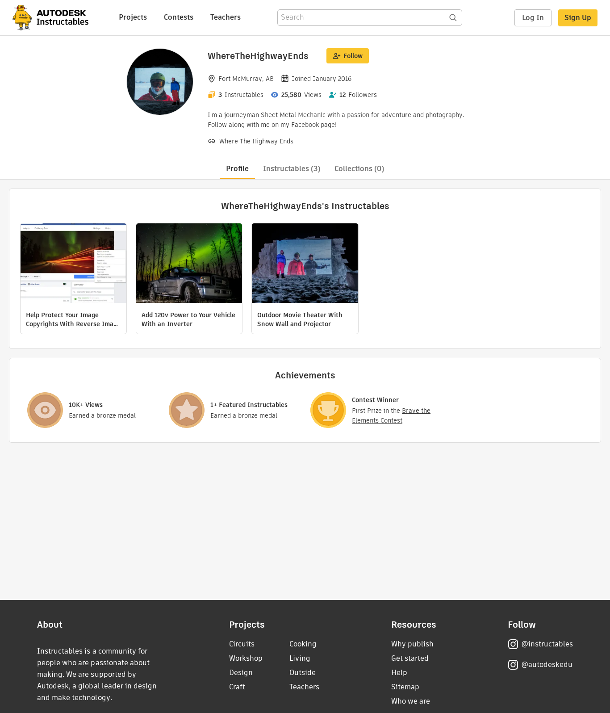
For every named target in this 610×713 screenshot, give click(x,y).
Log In (533, 18)
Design (241, 672)
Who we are (410, 701)
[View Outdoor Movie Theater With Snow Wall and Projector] (305, 264)
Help (399, 672)
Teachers (225, 17)
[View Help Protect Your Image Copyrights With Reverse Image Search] (73, 264)
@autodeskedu (546, 664)
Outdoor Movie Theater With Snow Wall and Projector (300, 319)
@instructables (547, 644)
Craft (237, 687)
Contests (178, 17)
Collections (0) (359, 169)
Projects (133, 17)
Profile (237, 169)
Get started (410, 658)
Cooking (303, 644)
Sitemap (405, 687)
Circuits (242, 644)
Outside (302, 672)
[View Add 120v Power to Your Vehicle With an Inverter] (189, 264)
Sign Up (577, 18)
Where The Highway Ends (256, 141)
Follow (353, 55)
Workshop (246, 658)
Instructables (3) (291, 169)
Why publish (412, 644)
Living (299, 658)
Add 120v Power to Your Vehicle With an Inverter (188, 319)
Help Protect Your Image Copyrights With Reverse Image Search (73, 319)
